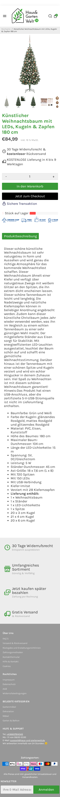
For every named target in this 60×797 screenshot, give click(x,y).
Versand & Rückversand (15, 643)
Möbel (6, 716)
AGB (5, 689)
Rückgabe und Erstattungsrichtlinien (22, 648)
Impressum (9, 679)
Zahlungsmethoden (13, 652)
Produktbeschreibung (20, 236)
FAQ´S (5, 638)
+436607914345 (15, 734)
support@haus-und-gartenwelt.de (27, 740)
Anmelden (46, 789)
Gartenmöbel (9, 707)
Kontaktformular (11, 657)
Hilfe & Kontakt (10, 661)
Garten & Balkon (11, 720)
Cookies (7, 666)
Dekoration (8, 711)
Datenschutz (9, 684)
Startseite (5, 29)
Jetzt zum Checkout (30, 196)
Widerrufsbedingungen (14, 693)
